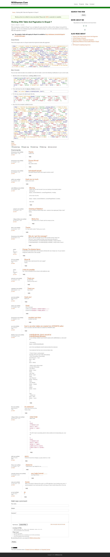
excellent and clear (35, 317)
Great (27, 305)
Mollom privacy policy (35, 538)
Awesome (29, 465)
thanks (27, 482)
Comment (13, 513)
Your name (13, 503)
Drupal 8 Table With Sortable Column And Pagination (85, 36)
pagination (13, 144)
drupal (12, 143)
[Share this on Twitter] (43, 147)
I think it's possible (28, 269)
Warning (32, 188)
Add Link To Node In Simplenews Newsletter (83, 40)
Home (76, 4)
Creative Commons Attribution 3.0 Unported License (37, 549)
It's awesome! (29, 407)
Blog (86, 4)
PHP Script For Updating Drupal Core (81, 45)
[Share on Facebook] (16, 147)
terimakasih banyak (35, 171)
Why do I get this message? (38, 236)
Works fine (35, 219)
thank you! (27, 297)
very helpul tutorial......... (39, 473)
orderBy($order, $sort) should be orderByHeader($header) (40, 335)
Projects (81, 4)
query (27, 456)
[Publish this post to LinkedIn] (34, 147)
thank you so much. (32, 179)
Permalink (13, 154)
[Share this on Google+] (25, 147)
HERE (46, 17)
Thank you (30, 278)
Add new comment (52, 147)
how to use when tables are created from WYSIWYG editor (44, 326)
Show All (27, 259)
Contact (92, 4)
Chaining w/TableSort (36, 209)
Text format (15, 524)
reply (30, 156)
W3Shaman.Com (19, 2)
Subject (13, 508)
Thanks (31, 152)
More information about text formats (58, 524)
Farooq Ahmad (33, 160)
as (25, 492)
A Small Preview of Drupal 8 (79, 38)
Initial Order (34, 417)
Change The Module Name (31, 249)
